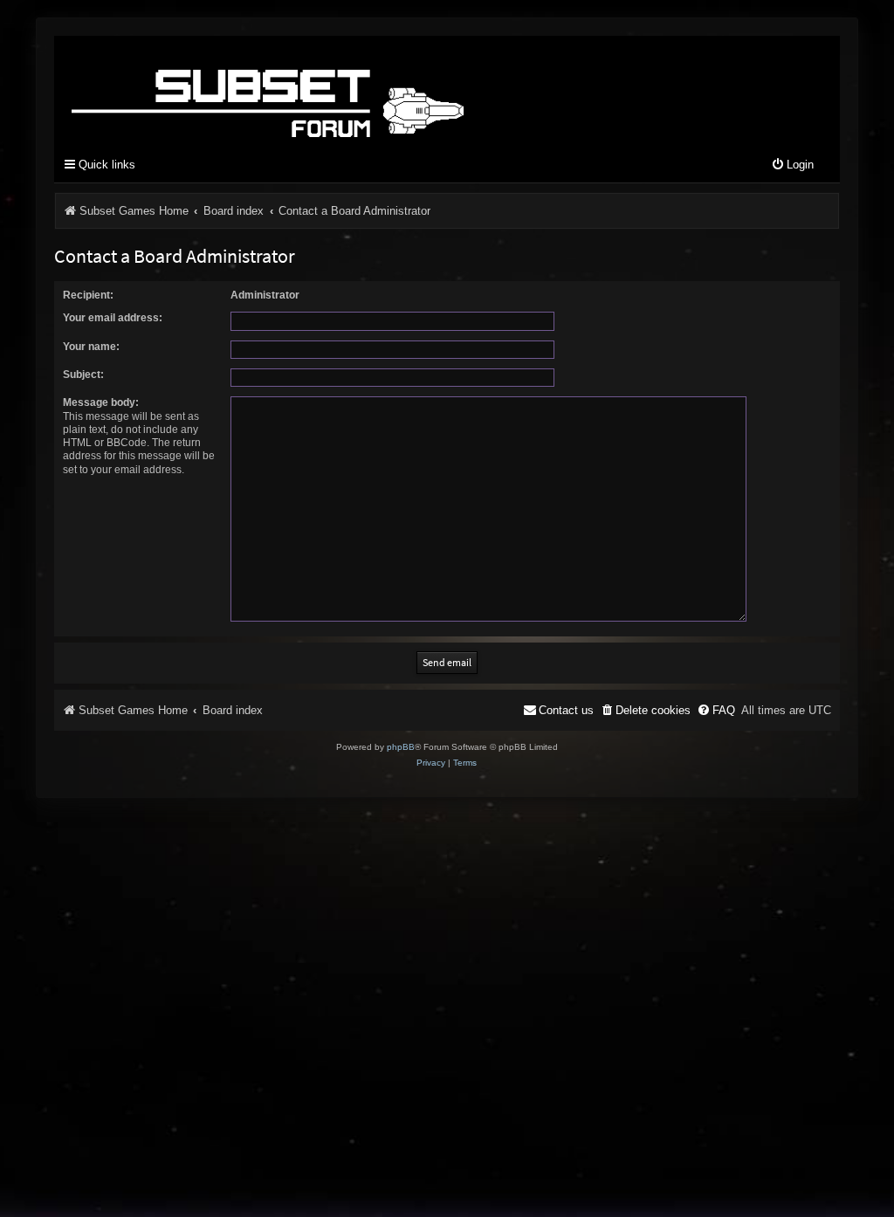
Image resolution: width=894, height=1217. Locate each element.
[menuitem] (792, 165)
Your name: (91, 346)
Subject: (83, 374)
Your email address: (112, 318)
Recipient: (88, 295)
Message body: (101, 402)
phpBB (401, 747)
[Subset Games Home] (377, 90)
